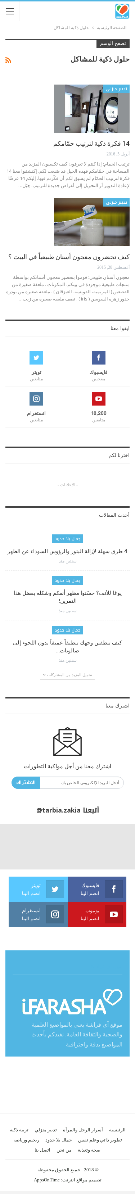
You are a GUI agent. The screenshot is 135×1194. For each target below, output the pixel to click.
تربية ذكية (19, 1129)
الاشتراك (26, 782)
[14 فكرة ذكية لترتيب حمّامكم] (92, 109)
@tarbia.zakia (58, 810)
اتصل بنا (42, 1150)
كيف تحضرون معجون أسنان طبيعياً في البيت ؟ (69, 257)
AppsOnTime (47, 1179)
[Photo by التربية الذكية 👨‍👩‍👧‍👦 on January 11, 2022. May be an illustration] (112, 846)
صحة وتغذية (89, 1150)
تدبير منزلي (116, 89)
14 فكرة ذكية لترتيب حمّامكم (91, 143)
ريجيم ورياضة (26, 1140)
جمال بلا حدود (68, 539)
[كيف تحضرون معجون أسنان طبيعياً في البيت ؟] (92, 222)
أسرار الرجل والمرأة (83, 1129)
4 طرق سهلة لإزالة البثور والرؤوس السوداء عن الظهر (67, 551)
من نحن (64, 1150)
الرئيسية (117, 1129)
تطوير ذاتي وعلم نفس (100, 1140)
